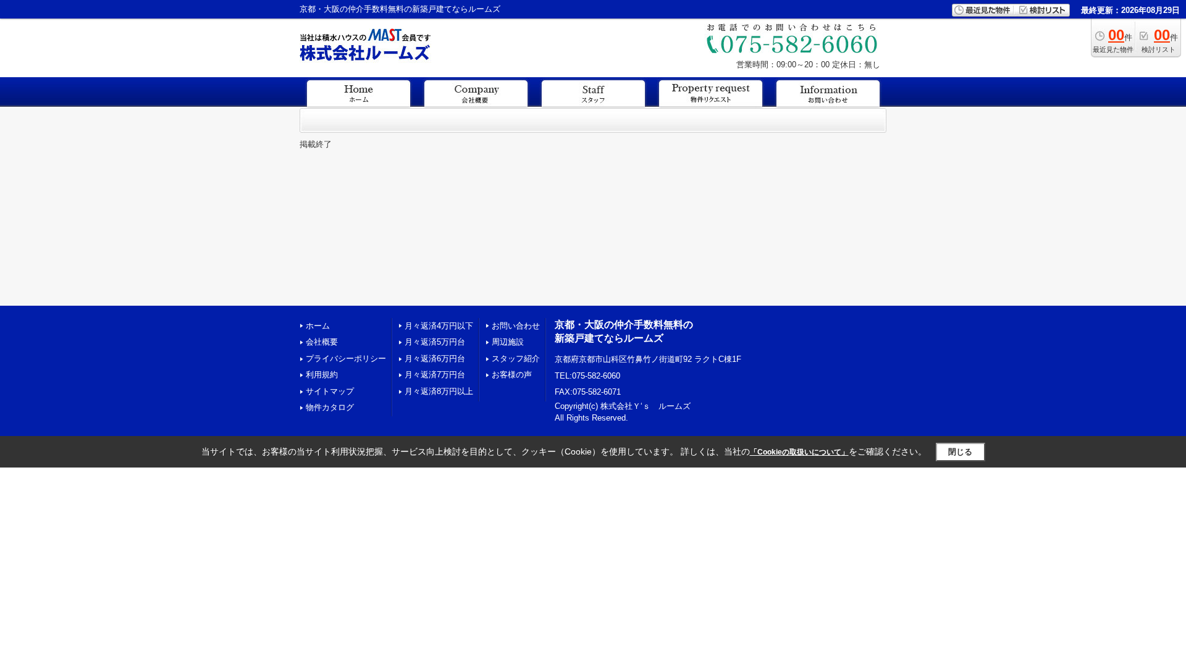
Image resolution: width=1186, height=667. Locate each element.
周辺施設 (508, 341)
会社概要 (322, 341)
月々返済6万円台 (435, 358)
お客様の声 (512, 374)
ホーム (318, 325)
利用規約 (322, 374)
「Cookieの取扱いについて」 (799, 452)
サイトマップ (330, 391)
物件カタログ (330, 407)
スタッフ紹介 (516, 358)
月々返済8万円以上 (439, 391)
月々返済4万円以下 (439, 325)
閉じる (960, 451)
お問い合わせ (516, 325)
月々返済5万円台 (435, 341)
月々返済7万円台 (435, 374)
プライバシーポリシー (346, 358)
